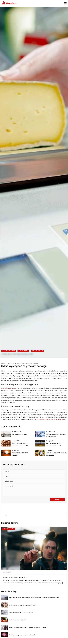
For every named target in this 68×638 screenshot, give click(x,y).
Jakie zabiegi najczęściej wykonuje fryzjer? (22, 605)
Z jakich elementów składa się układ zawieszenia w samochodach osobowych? (34, 597)
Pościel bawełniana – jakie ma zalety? (21, 612)
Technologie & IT (37, 351)
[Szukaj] (3, 515)
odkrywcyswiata (9, 350)
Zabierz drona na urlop (19, 434)
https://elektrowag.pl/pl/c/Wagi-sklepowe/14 (51, 419)
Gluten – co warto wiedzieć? (18, 620)
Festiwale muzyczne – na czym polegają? (22, 635)
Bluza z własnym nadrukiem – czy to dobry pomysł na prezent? (28, 627)
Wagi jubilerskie (6, 388)
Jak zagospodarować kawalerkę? (14, 577)
